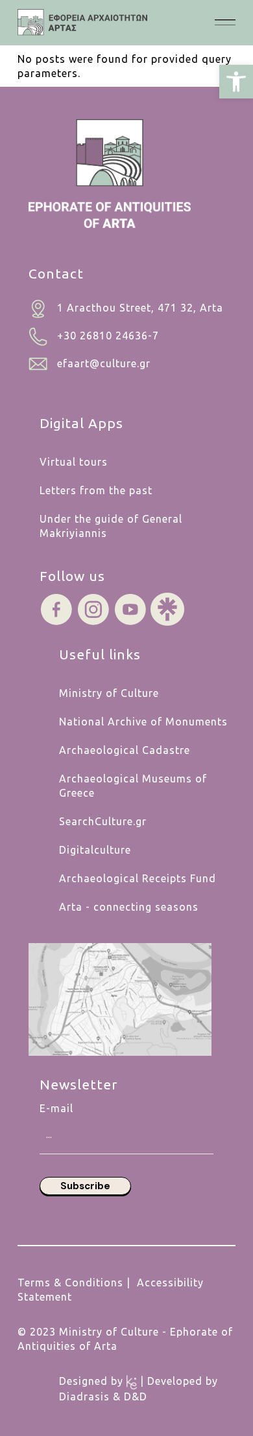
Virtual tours (74, 462)
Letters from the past (96, 490)
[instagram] (93, 608)
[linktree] (167, 608)
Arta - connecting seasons (129, 907)
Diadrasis (84, 1396)
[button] (236, 81)
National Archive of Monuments (143, 721)
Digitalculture (95, 850)
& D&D (128, 1396)
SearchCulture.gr (103, 821)
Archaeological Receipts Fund (137, 878)
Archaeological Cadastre (124, 750)
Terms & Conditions (70, 1282)
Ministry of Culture (109, 693)
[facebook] (56, 608)
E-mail (56, 1108)
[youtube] (130, 608)
